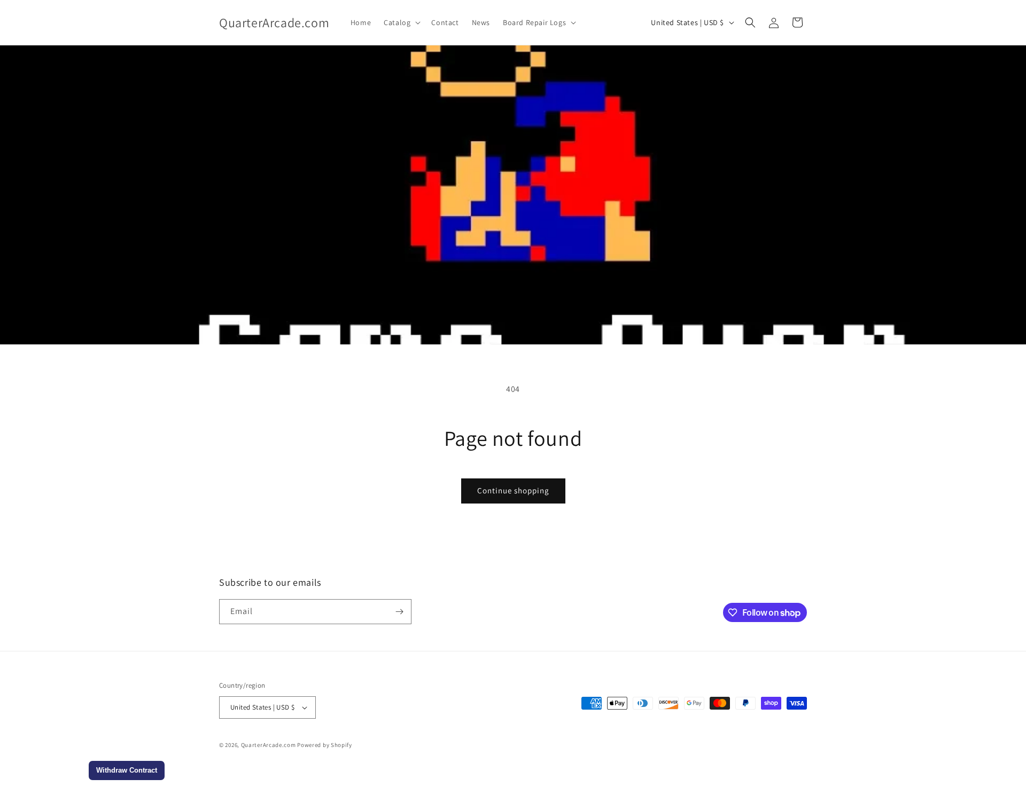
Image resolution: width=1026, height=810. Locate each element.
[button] (401, 22)
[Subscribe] (399, 611)
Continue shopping (513, 490)
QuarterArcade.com (268, 745)
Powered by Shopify (324, 745)
